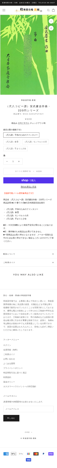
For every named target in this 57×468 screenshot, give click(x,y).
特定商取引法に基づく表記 (15, 372)
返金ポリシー (9, 382)
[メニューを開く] (3, 10)
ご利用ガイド (9, 262)
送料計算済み (23, 123)
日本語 (27, 432)
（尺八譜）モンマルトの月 (35, 141)
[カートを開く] (53, 10)
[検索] (48, 10)
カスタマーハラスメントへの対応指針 (19, 386)
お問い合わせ (9, 359)
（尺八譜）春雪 (11, 141)
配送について (9, 254)
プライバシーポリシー (13, 368)
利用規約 (7, 377)
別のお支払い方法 (28, 186)
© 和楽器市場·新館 (28, 438)
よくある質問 (9, 363)
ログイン (7, 345)
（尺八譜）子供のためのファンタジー (21, 135)
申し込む (11, 418)
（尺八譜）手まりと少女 (15, 148)
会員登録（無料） (11, 349)
